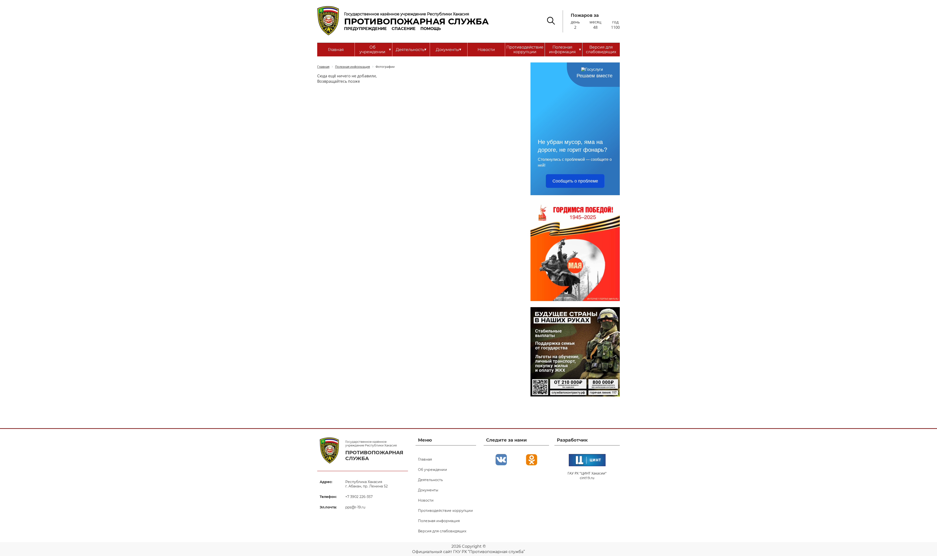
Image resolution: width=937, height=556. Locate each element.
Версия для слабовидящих (601, 49)
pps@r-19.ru (355, 507)
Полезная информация (565, 49)
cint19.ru (587, 477)
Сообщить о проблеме (575, 181)
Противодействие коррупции (524, 49)
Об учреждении (375, 49)
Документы (448, 49)
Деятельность (411, 49)
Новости (486, 49)
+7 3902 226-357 (359, 497)
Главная (336, 49)
